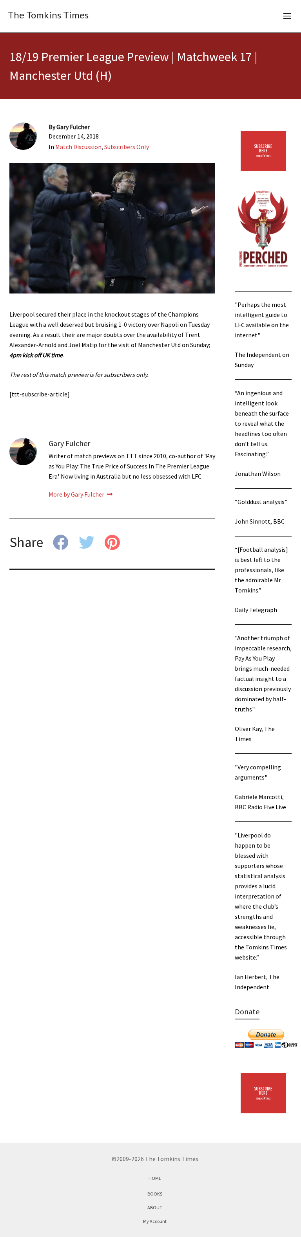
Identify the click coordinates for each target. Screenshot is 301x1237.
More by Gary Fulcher (77, 494)
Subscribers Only (126, 147)
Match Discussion (78, 147)
